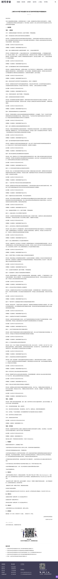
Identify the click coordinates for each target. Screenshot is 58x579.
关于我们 (22, 564)
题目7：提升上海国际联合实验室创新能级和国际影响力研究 (18, 126)
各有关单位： (8, 18)
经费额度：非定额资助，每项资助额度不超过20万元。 (17, 91)
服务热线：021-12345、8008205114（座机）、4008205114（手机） (20, 513)
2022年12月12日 (49, 519)
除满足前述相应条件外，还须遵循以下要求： (15, 444)
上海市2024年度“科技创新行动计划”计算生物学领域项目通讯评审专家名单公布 (21, 554)
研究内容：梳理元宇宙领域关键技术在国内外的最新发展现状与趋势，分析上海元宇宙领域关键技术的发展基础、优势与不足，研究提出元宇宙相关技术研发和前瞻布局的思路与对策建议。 (29, 333)
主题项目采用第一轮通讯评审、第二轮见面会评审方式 (16, 496)
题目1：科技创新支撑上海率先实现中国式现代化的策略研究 (18, 35)
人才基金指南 (13, 570)
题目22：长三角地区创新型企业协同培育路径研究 (16, 342)
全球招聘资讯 (13, 568)
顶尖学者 (34, 1)
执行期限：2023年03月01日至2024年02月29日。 (16, 420)
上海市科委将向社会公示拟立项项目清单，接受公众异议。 (17, 508)
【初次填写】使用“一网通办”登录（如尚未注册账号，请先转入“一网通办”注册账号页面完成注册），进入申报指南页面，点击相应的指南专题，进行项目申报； (29, 482)
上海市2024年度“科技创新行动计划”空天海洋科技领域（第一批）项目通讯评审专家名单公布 (24, 552)
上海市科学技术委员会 (47, 516)
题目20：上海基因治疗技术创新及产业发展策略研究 (16, 316)
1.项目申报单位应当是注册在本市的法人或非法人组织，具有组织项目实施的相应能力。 (23, 447)
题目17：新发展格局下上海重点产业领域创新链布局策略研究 (18, 272)
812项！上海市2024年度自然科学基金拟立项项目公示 (17, 556)
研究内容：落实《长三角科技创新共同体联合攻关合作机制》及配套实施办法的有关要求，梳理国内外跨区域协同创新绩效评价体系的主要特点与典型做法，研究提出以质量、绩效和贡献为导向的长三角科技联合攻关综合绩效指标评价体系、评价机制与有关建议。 (29, 172)
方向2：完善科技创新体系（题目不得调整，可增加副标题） (18, 94)
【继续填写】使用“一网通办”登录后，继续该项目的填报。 (17, 485)
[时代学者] (6, 2)
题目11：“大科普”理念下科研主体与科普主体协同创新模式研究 (18, 182)
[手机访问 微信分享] (57, 577)
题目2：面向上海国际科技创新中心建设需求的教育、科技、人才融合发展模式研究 (22, 50)
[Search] (55, 2)
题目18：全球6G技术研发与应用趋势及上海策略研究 (16, 287)
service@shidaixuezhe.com (26, 572)
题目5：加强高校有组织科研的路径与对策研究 (15, 96)
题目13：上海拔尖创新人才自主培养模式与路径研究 (16, 213)
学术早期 (45, 1)
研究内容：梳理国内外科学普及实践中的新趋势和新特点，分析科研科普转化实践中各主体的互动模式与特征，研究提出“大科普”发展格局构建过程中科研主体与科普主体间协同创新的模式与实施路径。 (29, 186)
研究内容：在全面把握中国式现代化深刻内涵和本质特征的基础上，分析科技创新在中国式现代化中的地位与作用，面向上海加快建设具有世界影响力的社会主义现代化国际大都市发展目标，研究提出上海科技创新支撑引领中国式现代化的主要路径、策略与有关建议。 (29, 40)
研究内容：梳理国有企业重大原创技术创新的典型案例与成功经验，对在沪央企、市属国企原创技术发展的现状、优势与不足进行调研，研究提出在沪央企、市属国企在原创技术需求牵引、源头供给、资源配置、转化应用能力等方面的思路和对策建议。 (29, 389)
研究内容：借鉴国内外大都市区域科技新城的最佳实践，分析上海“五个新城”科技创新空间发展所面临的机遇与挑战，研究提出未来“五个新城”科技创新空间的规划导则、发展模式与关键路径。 (28, 144)
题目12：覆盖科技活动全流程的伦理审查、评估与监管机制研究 (18, 195)
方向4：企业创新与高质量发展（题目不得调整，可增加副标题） (19, 269)
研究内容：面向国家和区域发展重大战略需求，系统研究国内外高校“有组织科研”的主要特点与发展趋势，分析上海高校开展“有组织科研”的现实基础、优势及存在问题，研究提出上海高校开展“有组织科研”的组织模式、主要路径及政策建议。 (29, 101)
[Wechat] (41, 572)
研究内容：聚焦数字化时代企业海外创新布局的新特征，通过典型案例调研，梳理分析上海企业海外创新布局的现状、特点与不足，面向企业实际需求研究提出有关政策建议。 (28, 375)
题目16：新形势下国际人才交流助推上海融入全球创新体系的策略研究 (20, 255)
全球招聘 (29, 1)
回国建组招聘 (4, 574)
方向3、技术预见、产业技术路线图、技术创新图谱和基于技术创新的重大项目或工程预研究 (24, 411)
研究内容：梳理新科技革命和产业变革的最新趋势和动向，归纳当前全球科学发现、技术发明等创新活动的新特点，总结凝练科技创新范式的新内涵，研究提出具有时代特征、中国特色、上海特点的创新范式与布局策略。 (29, 84)
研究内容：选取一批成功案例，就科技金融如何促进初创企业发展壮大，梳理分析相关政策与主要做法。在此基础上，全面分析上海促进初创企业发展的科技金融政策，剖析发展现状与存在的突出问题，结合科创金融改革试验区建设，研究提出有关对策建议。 (29, 361)
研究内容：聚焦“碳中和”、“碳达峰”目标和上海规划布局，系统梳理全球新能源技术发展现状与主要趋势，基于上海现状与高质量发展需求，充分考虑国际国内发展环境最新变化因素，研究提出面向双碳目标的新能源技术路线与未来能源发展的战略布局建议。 (29, 306)
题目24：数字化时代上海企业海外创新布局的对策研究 (17, 371)
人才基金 (40, 1)
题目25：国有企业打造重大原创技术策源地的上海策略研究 (17, 384)
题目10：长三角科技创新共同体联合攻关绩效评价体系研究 (17, 168)
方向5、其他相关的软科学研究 (12, 417)
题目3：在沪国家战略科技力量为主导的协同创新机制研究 (17, 66)
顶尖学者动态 (13, 572)
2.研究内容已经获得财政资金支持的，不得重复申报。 (16, 450)
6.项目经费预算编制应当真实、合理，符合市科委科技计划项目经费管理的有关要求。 (23, 466)
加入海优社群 (13, 574)
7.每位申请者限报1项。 (10, 469)
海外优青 (23, 1)
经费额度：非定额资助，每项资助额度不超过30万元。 (17, 78)
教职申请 (3, 568)
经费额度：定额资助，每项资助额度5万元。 (14, 436)
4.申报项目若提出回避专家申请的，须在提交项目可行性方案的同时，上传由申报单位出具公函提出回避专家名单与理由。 (29, 460)
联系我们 (22, 569)
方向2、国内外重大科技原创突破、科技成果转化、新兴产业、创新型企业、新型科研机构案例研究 (25, 409)
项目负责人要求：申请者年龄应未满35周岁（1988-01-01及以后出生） (20, 439)
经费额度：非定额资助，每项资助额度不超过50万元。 (17, 47)
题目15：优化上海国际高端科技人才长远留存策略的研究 (17, 240)
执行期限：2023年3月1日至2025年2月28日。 (15, 44)
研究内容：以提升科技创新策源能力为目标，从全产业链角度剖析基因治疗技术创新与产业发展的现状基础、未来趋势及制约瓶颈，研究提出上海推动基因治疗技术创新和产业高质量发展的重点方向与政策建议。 (29, 320)
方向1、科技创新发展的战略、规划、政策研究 (15, 406)
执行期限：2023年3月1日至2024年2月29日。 (15, 75)
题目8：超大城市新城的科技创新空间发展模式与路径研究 (17, 140)
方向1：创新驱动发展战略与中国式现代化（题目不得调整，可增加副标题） (21, 32)
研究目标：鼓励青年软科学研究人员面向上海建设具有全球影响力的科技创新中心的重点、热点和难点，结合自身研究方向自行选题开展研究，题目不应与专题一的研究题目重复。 (29, 429)
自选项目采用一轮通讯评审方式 (12, 499)
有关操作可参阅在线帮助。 (11, 488)
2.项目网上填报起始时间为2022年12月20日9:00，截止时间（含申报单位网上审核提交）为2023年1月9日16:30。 (28, 491)
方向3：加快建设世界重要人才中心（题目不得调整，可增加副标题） (19, 210)
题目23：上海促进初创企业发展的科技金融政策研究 (16, 356)
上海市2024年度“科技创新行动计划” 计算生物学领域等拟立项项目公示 (20, 548)
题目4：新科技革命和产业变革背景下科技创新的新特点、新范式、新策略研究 (21, 81)
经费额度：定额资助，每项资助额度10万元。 (15, 423)
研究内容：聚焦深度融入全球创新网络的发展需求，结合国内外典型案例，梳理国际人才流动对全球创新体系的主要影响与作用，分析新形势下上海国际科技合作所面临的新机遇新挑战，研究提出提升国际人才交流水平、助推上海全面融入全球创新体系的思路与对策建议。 (29, 260)
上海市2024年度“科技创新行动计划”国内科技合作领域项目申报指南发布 (20, 550)
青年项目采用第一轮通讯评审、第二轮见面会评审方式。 (17, 502)
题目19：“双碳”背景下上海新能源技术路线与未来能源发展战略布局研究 (20, 301)
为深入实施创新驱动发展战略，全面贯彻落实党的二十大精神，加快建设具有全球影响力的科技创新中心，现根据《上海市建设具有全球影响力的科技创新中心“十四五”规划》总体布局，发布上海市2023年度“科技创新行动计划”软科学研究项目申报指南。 (29, 23)
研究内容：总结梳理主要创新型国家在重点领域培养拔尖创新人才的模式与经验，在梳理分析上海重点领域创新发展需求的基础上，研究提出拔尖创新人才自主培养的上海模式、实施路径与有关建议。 (29, 216)
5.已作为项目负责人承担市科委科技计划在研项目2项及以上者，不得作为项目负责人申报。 (24, 463)
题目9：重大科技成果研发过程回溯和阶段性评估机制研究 (17, 153)
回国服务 (18, 1)
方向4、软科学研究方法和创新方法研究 (14, 414)
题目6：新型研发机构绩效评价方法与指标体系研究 (16, 111)
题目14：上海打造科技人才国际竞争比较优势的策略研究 (17, 226)
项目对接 (3, 570)
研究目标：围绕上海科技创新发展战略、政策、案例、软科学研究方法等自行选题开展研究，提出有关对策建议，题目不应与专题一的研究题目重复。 (29, 402)
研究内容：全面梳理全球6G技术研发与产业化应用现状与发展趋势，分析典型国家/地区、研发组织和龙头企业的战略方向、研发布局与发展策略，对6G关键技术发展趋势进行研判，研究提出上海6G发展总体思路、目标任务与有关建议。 (29, 292)
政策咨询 (3, 566)
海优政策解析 (13, 566)
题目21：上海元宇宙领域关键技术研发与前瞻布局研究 (17, 329)
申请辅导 (3, 572)
